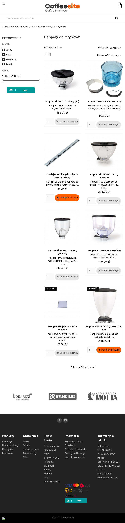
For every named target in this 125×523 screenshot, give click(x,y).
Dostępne (115, 48)
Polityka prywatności (76, 449)
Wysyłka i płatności (75, 457)
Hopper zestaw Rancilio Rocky (104, 102)
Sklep (26, 457)
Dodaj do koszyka (67, 122)
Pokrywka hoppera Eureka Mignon (62, 328)
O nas (26, 442)
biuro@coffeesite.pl (107, 478)
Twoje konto (48, 438)
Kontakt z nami (31, 449)
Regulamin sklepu (73, 442)
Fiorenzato (11, 59)
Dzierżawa (70, 446)
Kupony (48, 474)
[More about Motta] (103, 396)
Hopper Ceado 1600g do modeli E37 (104, 328)
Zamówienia (50, 450)
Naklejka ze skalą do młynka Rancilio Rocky (62, 176)
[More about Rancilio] (63, 396)
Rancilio (9, 64)
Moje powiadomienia (52, 480)
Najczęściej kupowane (8, 451)
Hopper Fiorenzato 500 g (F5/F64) (104, 176)
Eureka (9, 55)
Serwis (26, 446)
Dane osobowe (51, 446)
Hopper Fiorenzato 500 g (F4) (104, 251)
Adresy (47, 470)
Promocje (7, 442)
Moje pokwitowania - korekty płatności (51, 460)
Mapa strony (29, 453)
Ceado (9, 50)
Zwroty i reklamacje (75, 453)
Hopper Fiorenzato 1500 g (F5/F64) (62, 252)
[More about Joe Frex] (22, 396)
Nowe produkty (10, 446)
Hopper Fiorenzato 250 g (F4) (62, 102)
